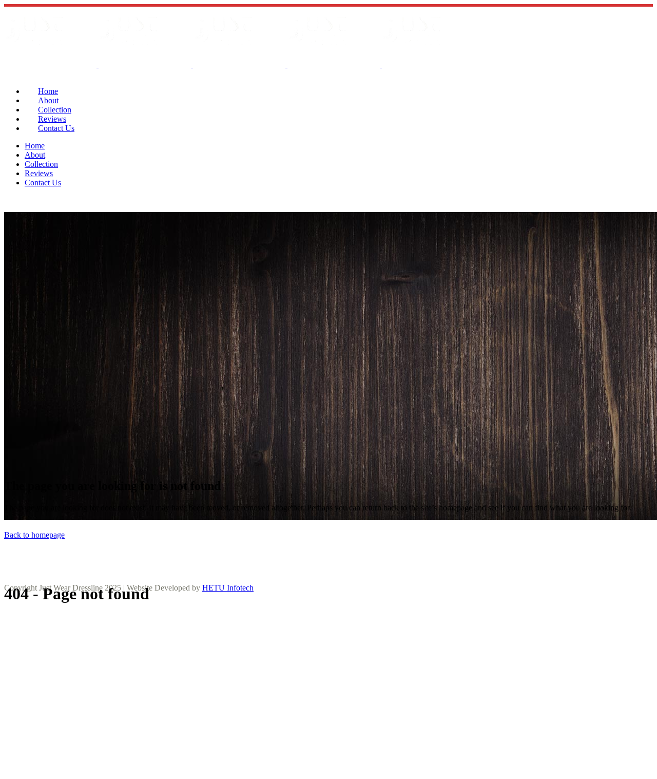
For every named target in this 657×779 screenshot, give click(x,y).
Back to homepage (34, 534)
